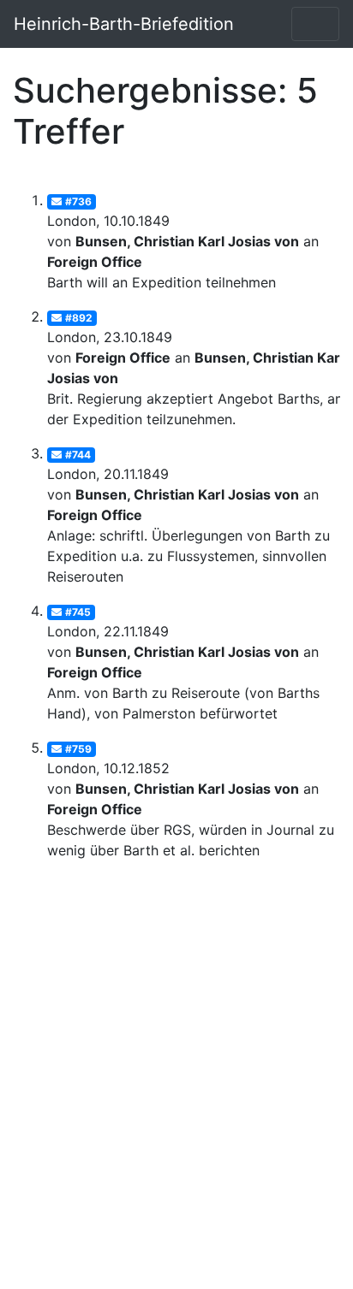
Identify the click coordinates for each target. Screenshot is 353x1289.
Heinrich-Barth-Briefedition (124, 24)
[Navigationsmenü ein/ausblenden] (315, 24)
